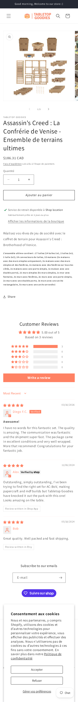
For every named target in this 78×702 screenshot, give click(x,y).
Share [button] (12, 297)
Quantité (8, 171)
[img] (13, 405)
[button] (8, 16)
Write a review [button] (39, 377)
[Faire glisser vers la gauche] (29, 109)
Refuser (37, 680)
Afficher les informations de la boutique (36, 221)
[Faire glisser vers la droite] (48, 109)
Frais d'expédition (12, 163)
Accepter (37, 669)
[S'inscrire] (60, 578)
